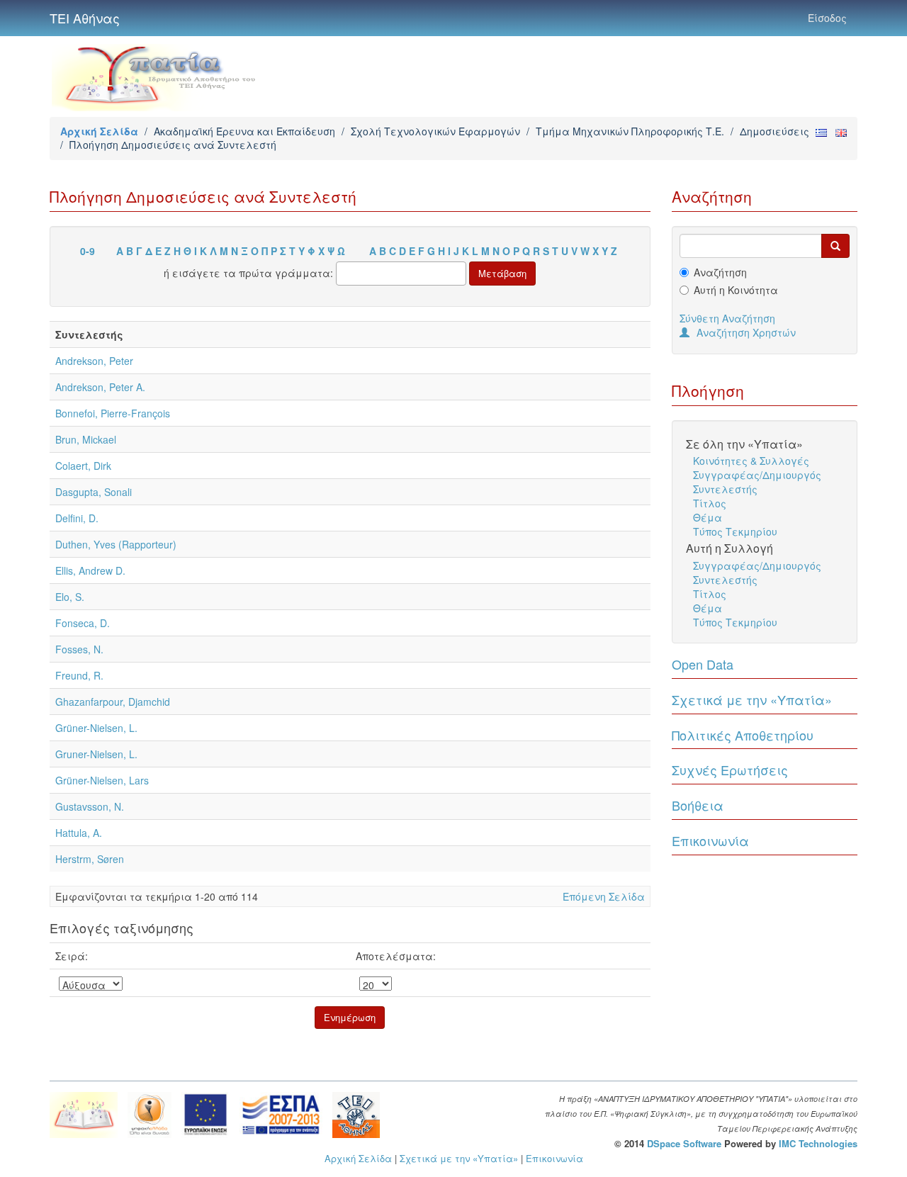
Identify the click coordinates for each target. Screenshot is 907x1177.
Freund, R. (79, 675)
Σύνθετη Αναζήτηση (727, 318)
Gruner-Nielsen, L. (96, 754)
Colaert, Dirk (83, 465)
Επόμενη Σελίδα (604, 896)
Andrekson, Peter (94, 361)
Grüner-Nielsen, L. (96, 728)
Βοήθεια (697, 805)
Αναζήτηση (720, 272)
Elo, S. (69, 597)
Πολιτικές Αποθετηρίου (742, 735)
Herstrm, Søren (89, 859)
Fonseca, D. (82, 623)
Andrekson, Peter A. (100, 387)
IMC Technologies (818, 1143)
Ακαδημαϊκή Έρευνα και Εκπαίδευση (244, 131)
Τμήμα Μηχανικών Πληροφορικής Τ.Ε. (630, 131)
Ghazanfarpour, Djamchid (112, 701)
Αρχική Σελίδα (99, 131)
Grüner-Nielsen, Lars (102, 780)
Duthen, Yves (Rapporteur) (115, 544)
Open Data (702, 664)
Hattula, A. (78, 833)
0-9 (87, 251)
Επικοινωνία (710, 840)
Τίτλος (709, 503)
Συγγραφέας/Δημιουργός (757, 475)
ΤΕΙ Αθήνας (85, 18)
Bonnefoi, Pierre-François (112, 413)
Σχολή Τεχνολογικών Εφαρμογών (435, 131)
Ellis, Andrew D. (90, 570)
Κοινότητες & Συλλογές (751, 461)
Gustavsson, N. (89, 806)
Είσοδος (827, 18)
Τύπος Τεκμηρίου (735, 531)
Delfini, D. (76, 518)
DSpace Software (684, 1143)
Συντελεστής (725, 489)
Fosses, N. (79, 649)
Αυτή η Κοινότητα (736, 290)
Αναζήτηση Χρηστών (746, 332)
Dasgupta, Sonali (93, 492)
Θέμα (707, 517)
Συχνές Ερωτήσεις (730, 769)
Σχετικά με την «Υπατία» (752, 699)
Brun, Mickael (85, 439)
